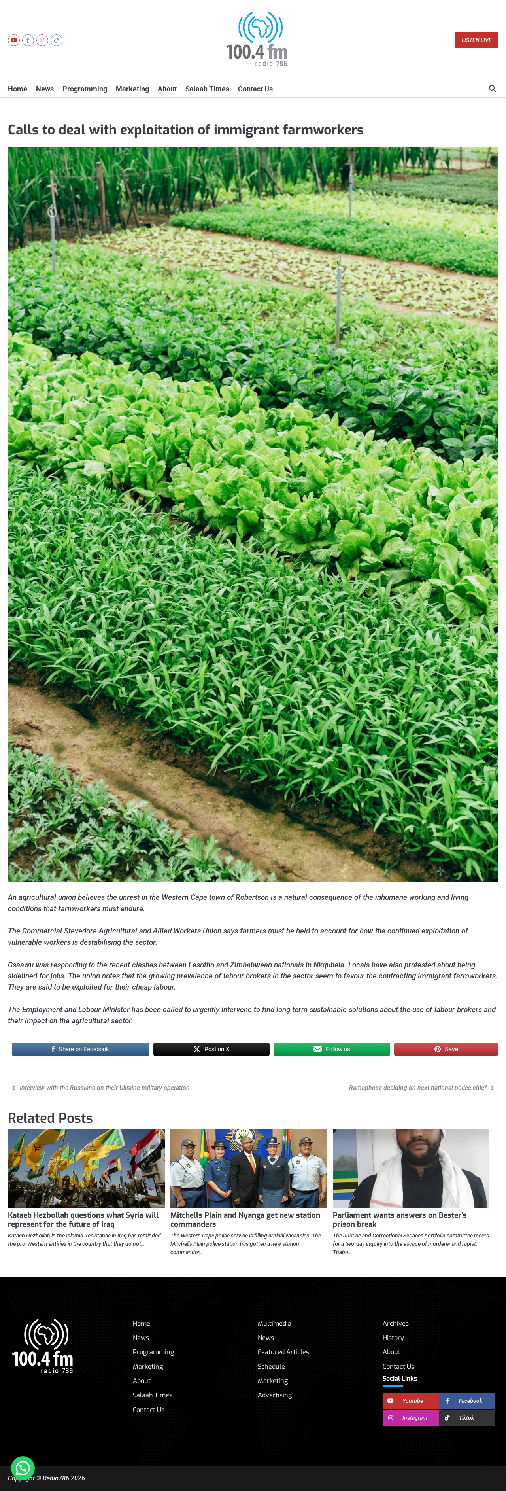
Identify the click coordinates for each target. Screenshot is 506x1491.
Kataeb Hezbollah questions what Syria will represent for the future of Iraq (83, 1219)
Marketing (132, 89)
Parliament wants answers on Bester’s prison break (400, 1219)
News (45, 89)
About (167, 89)
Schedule (271, 1366)
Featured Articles (283, 1352)
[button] (23, 1468)
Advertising (275, 1395)
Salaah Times (207, 89)
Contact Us (255, 89)
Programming (84, 89)
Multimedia (274, 1323)
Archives (396, 1323)
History (393, 1338)
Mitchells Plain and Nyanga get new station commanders (245, 1219)
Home (17, 89)
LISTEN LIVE (477, 40)
